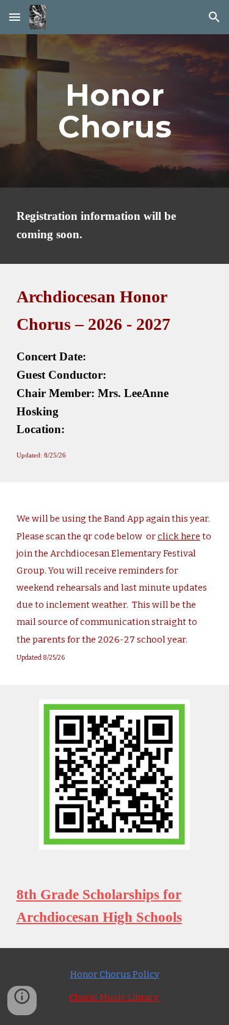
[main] (115, 111)
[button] (14, 17)
